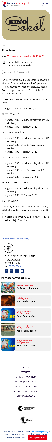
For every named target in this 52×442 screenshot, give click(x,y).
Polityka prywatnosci (26, 377)
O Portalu (26, 367)
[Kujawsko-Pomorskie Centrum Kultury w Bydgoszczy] (26, 408)
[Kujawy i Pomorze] (26, 420)
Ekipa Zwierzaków (26, 316)
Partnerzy (26, 372)
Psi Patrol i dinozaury (27, 288)
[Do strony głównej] (15, 4)
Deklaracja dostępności (26, 381)
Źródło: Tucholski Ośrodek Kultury (15, 238)
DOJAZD (9, 72)
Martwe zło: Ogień (26, 301)
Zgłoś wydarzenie (26, 396)
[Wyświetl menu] (47, 4)
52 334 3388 (15, 266)
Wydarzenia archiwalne (26, 391)
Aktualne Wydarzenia (26, 386)
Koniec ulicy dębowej (27, 331)
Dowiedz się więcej (39, 431)
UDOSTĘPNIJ (23, 72)
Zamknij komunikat (37, 437)
